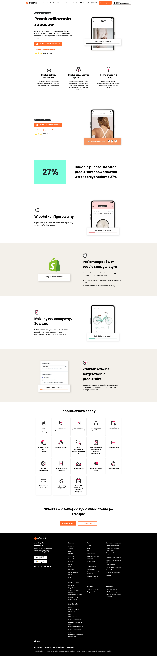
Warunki (48, 647)
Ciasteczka (70, 647)
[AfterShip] (32, 3)
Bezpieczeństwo (58, 647)
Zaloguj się (86, 3)
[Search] (81, 3)
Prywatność (38, 647)
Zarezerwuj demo (105, 3)
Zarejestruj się (94, 3)
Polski (38, 641)
